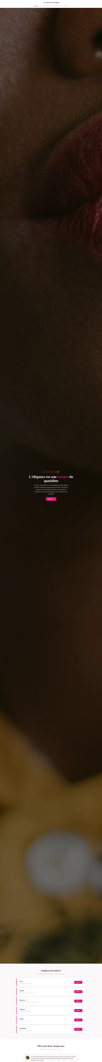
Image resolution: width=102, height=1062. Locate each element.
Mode (60, 5)
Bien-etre (50, 5)
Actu (40, 5)
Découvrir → (51, 499)
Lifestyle (56, 5)
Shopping (66, 5)
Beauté (44, 5)
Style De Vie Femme (51, 2)
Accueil (35, 5)
